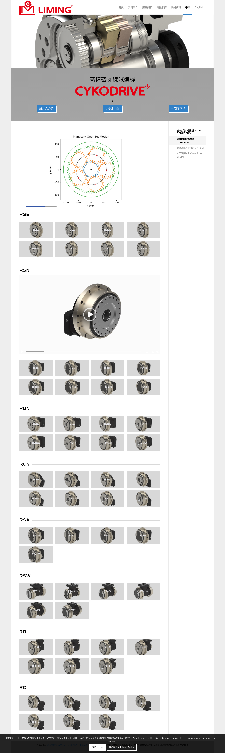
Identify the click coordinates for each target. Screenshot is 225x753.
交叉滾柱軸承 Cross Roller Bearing (189, 155)
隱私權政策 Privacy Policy (121, 747)
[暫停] (22, 206)
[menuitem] (121, 7)
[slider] (83, 206)
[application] (89, 169)
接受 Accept (97, 747)
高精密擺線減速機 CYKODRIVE (185, 141)
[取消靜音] (157, 206)
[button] (89, 314)
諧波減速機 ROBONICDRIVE (191, 148)
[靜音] (157, 351)
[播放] (22, 351)
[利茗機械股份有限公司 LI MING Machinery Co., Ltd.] (46, 7)
